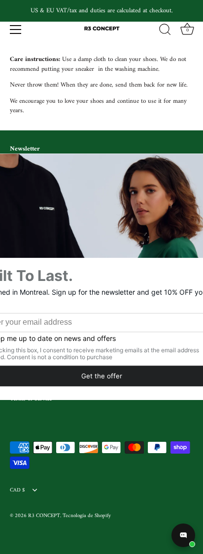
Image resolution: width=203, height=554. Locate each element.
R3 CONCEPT (44, 516)
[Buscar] (165, 31)
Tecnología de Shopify (87, 516)
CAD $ (17, 490)
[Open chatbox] (183, 535)
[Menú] (16, 29)
